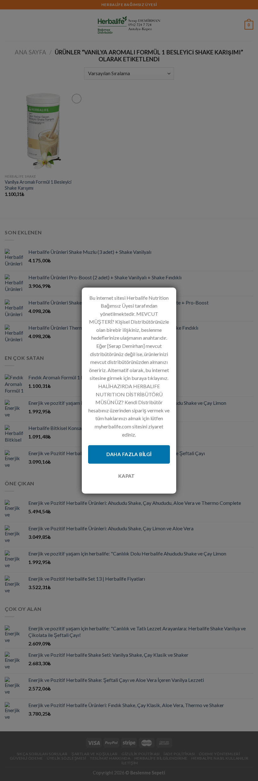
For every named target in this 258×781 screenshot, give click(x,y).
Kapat (126, 476)
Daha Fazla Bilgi (128, 454)
